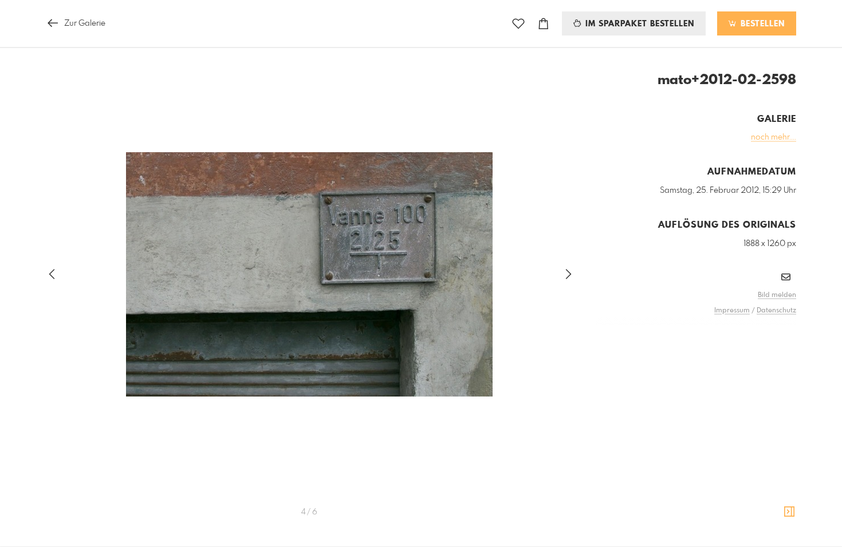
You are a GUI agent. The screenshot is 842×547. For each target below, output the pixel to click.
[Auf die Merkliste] (518, 23)
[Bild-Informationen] (789, 512)
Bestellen (761, 24)
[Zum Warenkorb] (543, 23)
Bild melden (777, 295)
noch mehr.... (773, 137)
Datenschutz (776, 310)
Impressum (732, 310)
